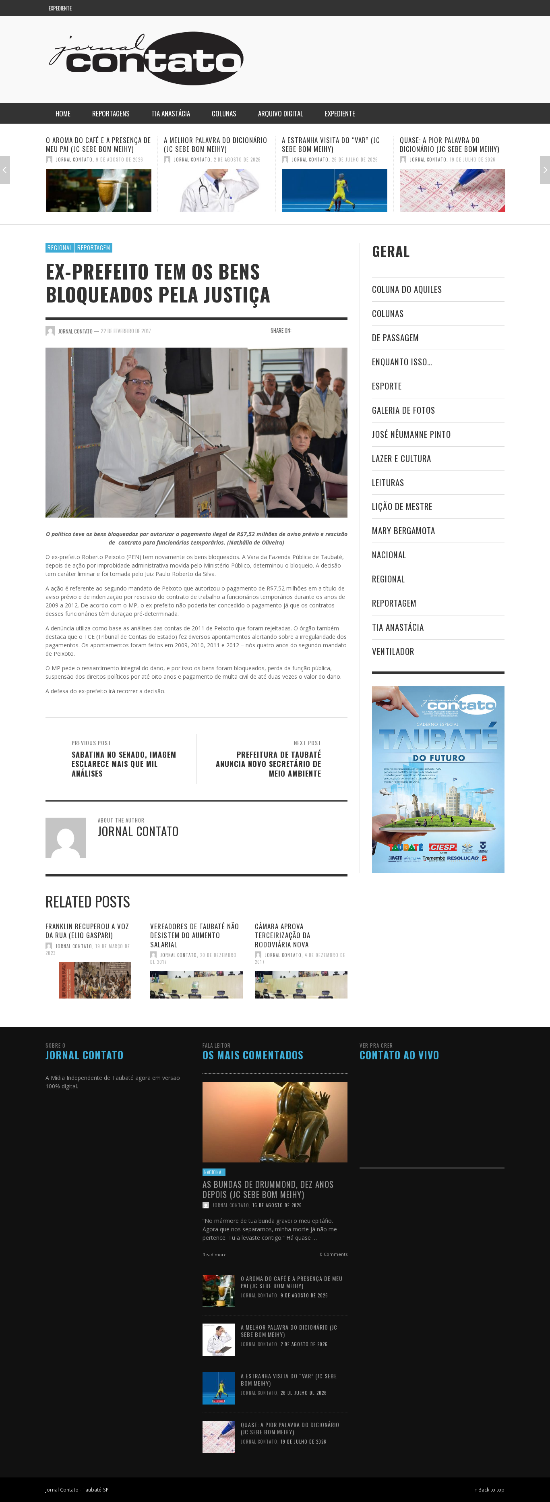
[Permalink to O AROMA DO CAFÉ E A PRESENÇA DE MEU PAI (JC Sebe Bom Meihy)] (219, 1290)
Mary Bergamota (403, 530)
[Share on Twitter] (314, 330)
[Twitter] (480, 8)
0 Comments (333, 1254)
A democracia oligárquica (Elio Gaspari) (451, 144)
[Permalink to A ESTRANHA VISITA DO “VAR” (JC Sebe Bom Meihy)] (216, 190)
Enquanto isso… (402, 361)
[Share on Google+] (328, 330)
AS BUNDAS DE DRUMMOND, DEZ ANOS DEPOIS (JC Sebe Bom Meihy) (268, 1188)
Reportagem (93, 247)
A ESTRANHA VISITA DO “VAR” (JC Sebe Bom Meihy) (213, 144)
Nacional (389, 554)
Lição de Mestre (402, 506)
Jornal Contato (74, 159)
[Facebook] (449, 8)
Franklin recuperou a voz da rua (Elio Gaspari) (87, 930)
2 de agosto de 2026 (119, 159)
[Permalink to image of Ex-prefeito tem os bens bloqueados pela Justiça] (196, 432)
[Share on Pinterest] (342, 330)
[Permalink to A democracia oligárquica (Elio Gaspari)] (452, 190)
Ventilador (393, 651)
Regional (60, 247)
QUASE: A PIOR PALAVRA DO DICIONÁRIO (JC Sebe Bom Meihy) (331, 144)
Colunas (388, 313)
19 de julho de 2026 (355, 159)
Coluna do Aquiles (407, 289)
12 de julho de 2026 (472, 159)
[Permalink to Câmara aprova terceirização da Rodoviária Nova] (301, 985)
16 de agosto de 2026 (277, 1205)
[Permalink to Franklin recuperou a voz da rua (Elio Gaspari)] (91, 980)
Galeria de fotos (403, 410)
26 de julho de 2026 (237, 159)
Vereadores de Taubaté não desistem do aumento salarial (194, 935)
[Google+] (464, 8)
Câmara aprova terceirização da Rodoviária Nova (282, 935)
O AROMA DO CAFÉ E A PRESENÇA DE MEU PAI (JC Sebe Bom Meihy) (292, 1282)
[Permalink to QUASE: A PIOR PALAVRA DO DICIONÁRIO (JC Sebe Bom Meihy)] (334, 190)
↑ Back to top (490, 1489)
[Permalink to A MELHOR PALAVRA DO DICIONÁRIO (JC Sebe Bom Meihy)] (98, 190)
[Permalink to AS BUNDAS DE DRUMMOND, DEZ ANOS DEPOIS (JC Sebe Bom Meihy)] (275, 1121)
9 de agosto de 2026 (304, 1296)
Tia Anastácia (398, 627)
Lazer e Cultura (401, 458)
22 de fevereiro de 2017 (126, 331)
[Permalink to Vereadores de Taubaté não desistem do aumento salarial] (196, 985)
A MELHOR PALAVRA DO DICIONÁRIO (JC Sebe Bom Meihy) (97, 144)
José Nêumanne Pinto (411, 434)
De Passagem (395, 337)
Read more (215, 1254)
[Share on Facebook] (300, 330)
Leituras (388, 482)
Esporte (387, 385)
